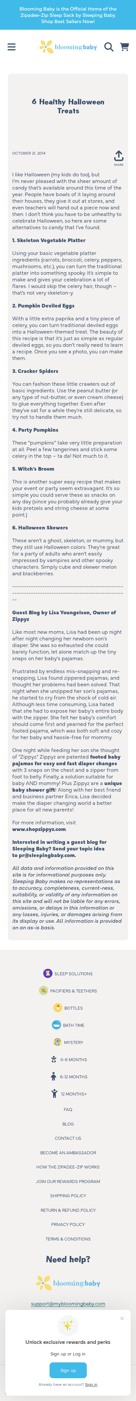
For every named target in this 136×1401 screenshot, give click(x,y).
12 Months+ (73, 1093)
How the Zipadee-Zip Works (68, 1166)
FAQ (68, 1109)
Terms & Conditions (68, 1238)
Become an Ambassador (68, 1152)
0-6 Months (73, 1059)
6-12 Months (73, 1076)
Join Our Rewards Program (68, 1181)
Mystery (73, 1042)
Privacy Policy (68, 1224)
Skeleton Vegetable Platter (51, 239)
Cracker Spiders (38, 370)
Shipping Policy (68, 1195)
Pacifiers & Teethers (73, 990)
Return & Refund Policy (68, 1210)
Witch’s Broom (36, 468)
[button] (11, 47)
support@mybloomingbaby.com (68, 1303)
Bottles (73, 1008)
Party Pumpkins (38, 429)
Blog (68, 1124)
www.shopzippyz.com (39, 828)
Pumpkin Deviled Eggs (46, 305)
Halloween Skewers (43, 527)
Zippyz (20, 618)
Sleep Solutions (73, 973)
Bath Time (74, 1025)
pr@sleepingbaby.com (47, 854)
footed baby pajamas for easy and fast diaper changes (66, 760)
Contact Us (68, 1138)
